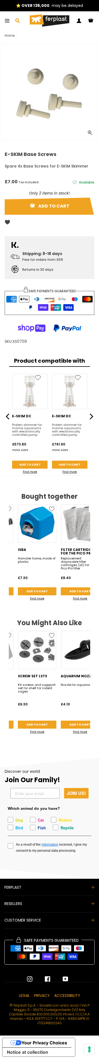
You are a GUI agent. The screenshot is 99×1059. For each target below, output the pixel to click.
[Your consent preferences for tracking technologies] (89, 1049)
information (50, 844)
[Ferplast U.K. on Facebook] (43, 979)
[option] (49, 6)
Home (10, 35)
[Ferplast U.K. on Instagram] (29, 979)
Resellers (13, 903)
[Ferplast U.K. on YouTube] (61, 979)
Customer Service (22, 920)
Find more (30, 472)
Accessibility (67, 995)
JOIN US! (76, 793)
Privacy (42, 995)
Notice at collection (27, 1052)
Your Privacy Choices (44, 1042)
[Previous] (7, 416)
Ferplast (12, 887)
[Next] (91, 416)
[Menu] (7, 20)
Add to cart (30, 464)
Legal (24, 995)
